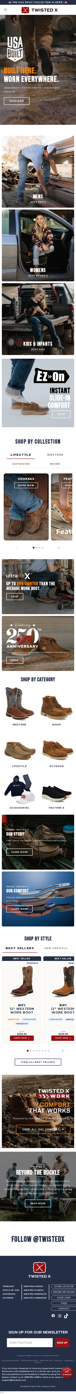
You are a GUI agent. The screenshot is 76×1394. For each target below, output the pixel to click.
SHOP (61, 414)
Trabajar (8, 1286)
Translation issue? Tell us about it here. (38, 1386)
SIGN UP (62, 1342)
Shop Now (16, 101)
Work (55, 464)
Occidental (9, 1294)
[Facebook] (53, 1316)
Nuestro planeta (34, 1290)
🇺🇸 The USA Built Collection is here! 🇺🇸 (38, 2)
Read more (38, 1203)
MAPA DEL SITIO (46, 1360)
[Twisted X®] (38, 10)
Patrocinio (59, 1360)
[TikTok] (66, 1316)
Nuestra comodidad (35, 1298)
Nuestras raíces (33, 1286)
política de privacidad (10, 1360)
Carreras (38, 1362)
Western (55, 454)
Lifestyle (21, 455)
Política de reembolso (29, 1360)
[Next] (58, 547)
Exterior (8, 1298)
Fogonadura (69, 1360)
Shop (14, 596)
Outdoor (21, 464)
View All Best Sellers (38, 1062)
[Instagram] (60, 1316)
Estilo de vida (11, 1290)
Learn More (19, 852)
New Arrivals (56, 948)
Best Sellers (20, 948)
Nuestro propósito (35, 1294)
